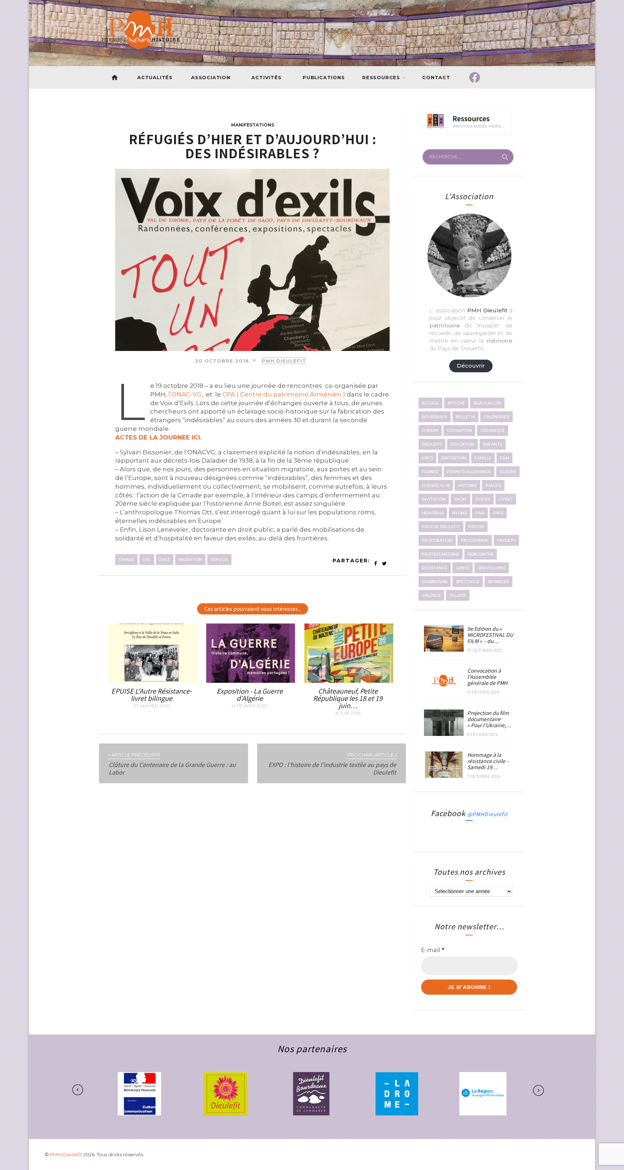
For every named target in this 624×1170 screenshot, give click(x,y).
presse (476, 526)
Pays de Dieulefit (441, 526)
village (457, 595)
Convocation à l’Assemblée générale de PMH (487, 676)
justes (482, 499)
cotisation (459, 430)
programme (475, 540)
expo (427, 457)
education (462, 444)
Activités (266, 77)
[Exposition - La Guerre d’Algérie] (250, 681)
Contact (436, 77)
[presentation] (100, 1090)
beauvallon (487, 403)
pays (498, 512)
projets (506, 540)
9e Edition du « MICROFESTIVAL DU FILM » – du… (490, 634)
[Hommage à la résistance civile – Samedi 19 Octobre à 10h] (444, 776)
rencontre (481, 554)
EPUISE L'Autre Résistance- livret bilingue (151, 694)
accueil (430, 403)
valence (431, 595)
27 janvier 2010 (151, 705)
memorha (433, 512)
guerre (507, 471)
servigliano (492, 567)
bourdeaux (434, 416)
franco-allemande (469, 471)
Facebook (469, 813)
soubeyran (434, 581)
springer (498, 581)
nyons (459, 512)
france (430, 471)
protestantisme (440, 554)
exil (147, 559)
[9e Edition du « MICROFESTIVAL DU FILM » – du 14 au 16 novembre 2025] (444, 649)
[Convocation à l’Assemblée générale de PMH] (444, 692)
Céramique (492, 430)
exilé (164, 559)
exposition (453, 457)
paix (480, 512)
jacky (460, 499)
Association (210, 77)
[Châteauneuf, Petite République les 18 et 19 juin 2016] (348, 681)
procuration (437, 540)
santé (462, 567)
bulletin (465, 416)
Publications (324, 77)
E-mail (433, 949)
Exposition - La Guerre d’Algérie (250, 694)
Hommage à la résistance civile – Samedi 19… (488, 761)
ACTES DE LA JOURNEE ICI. (158, 437)
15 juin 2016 (347, 713)
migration (190, 559)
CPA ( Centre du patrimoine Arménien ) (283, 394)
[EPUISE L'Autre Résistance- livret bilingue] (152, 681)
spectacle (468, 581)
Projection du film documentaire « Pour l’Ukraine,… (489, 719)
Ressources (381, 77)
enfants (492, 444)
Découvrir (471, 365)
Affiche (456, 403)
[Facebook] (474, 77)
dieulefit (432, 444)
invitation (434, 499)
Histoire (467, 485)
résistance (434, 567)
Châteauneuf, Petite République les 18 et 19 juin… (347, 698)
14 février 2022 (249, 705)
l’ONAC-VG (185, 394)
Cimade (126, 559)
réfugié (219, 559)
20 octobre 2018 (222, 361)
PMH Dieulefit (284, 361)
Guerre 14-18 (436, 485)
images (493, 485)
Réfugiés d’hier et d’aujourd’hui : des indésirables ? (252, 145)
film (504, 457)
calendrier (497, 416)
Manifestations (252, 125)
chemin (430, 430)
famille (482, 457)
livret (506, 499)
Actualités (155, 77)
